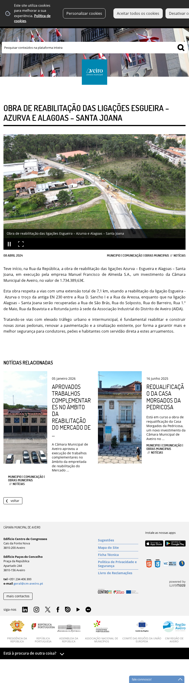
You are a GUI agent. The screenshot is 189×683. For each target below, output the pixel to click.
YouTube (78, 611)
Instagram (36, 610)
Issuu (68, 610)
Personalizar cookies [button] (84, 13)
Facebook (57, 610)
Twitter (47, 610)
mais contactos (18, 596)
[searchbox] (94, 47)
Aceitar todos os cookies (138, 13)
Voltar (15, 500)
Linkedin (25, 610)
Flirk (88, 610)
